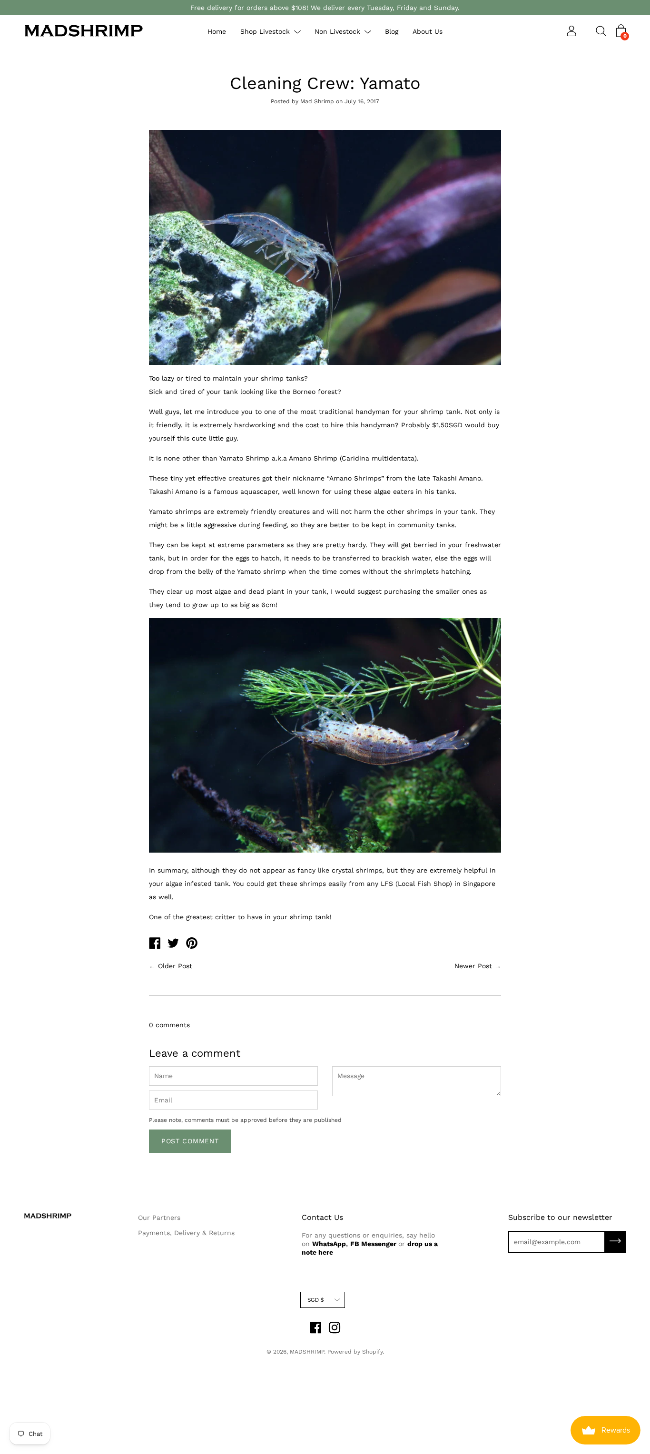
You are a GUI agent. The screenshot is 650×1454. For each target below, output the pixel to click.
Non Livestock (337, 31)
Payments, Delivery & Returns (186, 1233)
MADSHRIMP (307, 1351)
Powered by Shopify (355, 1351)
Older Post (175, 966)
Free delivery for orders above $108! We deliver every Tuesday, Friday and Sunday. (325, 7)
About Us (428, 31)
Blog (391, 31)
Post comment (189, 1141)
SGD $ (315, 1300)
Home (216, 31)
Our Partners (159, 1217)
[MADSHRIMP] (154, 944)
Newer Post (473, 966)
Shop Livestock (265, 31)
